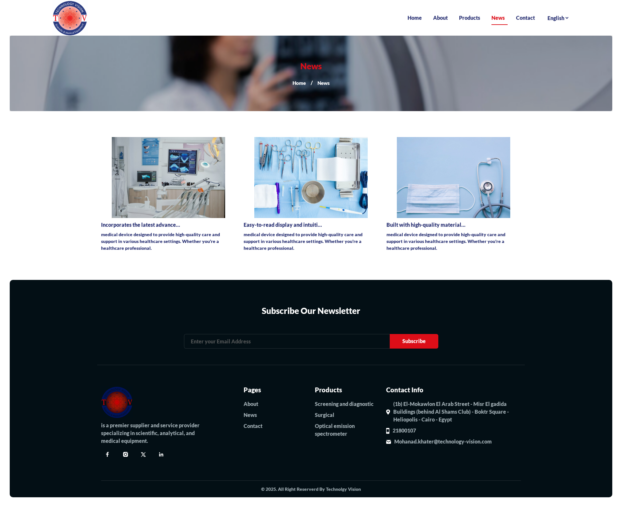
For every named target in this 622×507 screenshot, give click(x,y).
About (440, 18)
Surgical (324, 415)
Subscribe (414, 341)
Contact (525, 18)
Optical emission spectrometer (335, 430)
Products (469, 18)
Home (415, 18)
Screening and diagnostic (344, 404)
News (498, 18)
